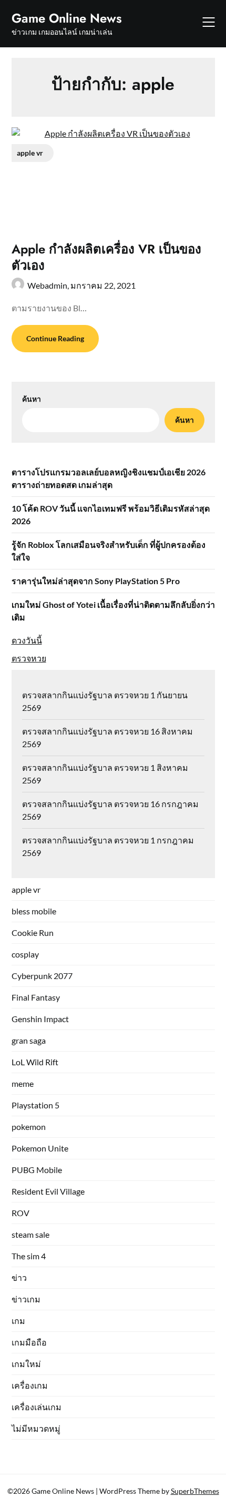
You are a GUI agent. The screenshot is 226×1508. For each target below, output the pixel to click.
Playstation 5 (35, 1105)
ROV (20, 1213)
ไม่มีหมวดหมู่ (36, 1428)
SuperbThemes (195, 1490)
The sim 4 (29, 1256)
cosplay (25, 954)
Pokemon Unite (40, 1148)
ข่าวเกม (26, 1299)
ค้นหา (31, 398)
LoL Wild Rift (35, 1062)
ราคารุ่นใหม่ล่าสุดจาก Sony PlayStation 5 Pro (96, 581)
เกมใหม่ (26, 1364)
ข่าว (19, 1277)
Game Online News (67, 18)
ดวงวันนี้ (27, 640)
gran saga (29, 1040)
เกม (18, 1321)
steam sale (30, 1234)
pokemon (29, 1127)
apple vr (26, 889)
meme (23, 1083)
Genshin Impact (40, 1019)
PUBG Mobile (37, 1170)
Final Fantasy (36, 997)
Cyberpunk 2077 (42, 976)
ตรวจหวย (29, 658)
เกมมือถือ (29, 1342)
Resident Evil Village (48, 1191)
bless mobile (34, 911)
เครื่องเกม (30, 1385)
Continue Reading (55, 338)
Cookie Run (33, 933)
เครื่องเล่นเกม (36, 1407)
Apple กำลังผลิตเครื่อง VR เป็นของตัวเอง (106, 257)
